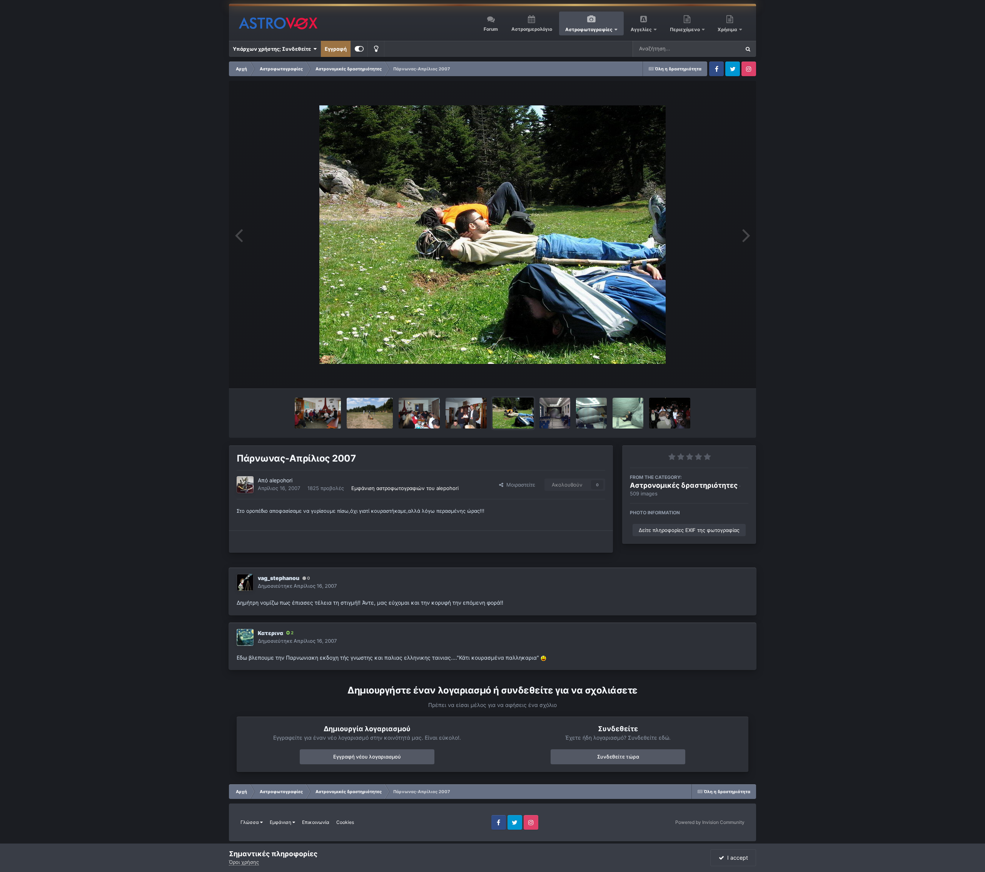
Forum (491, 29)
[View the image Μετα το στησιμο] (591, 413)
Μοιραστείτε (519, 485)
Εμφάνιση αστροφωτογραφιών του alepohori (405, 488)
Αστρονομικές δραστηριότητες (684, 485)
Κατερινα (270, 633)
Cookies (345, 822)
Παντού (721, 49)
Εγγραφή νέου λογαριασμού (367, 757)
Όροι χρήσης (244, 862)
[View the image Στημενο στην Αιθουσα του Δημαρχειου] (554, 413)
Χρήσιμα (728, 29)
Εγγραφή (336, 49)
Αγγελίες (641, 29)
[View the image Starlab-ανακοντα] (628, 413)
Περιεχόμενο (685, 29)
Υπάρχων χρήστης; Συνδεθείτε (273, 49)
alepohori (280, 480)
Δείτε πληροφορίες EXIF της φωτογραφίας (689, 530)
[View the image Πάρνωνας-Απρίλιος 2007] (419, 413)
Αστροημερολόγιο (531, 29)
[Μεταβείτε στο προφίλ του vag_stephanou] (245, 582)
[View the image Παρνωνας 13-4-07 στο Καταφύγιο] (318, 413)
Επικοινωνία (315, 822)
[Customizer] (359, 49)
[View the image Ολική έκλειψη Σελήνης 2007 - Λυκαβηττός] (669, 413)
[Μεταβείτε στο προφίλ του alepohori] (245, 484)
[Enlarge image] (543, 657)
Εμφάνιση (281, 822)
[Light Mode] (376, 49)
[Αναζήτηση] (748, 49)
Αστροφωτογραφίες (589, 29)
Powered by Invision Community (710, 822)
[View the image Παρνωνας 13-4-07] (370, 413)
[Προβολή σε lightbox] (492, 234)
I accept (736, 857)
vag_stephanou (278, 578)
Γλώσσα (250, 822)
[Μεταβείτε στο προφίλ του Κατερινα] (245, 637)
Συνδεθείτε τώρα (618, 757)
